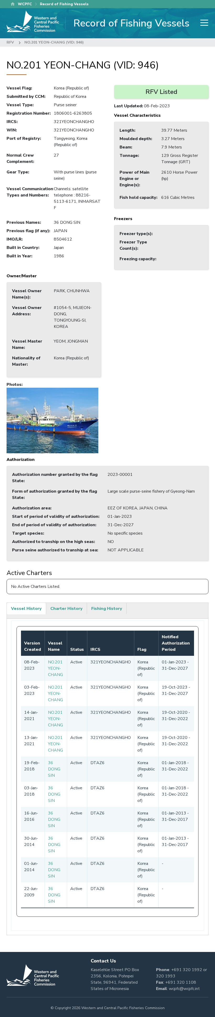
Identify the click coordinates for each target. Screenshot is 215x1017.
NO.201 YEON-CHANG (55, 668)
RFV (10, 42)
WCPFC (25, 4)
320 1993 (165, 976)
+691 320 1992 (186, 970)
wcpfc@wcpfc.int (184, 989)
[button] (52, 420)
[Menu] (202, 23)
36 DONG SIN (54, 769)
